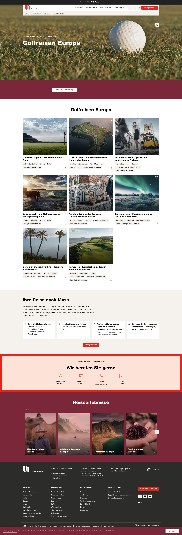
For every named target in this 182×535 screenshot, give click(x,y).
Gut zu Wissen (105, 7)
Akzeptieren (172, 531)
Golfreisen (47, 13)
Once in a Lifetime (58, 495)
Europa (25, 501)
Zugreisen (54, 501)
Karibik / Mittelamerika (31, 492)
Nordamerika (27, 495)
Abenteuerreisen (57, 510)
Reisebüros (84, 510)
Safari (53, 504)
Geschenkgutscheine (87, 501)
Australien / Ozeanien (30, 510)
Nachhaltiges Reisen (58, 492)
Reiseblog (83, 498)
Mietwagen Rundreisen (59, 516)
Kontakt (82, 507)
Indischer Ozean (29, 516)
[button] (134, 8)
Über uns (83, 492)
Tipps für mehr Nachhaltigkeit (119, 495)
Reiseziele (79, 7)
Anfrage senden (91, 344)
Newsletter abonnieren (148, 489)
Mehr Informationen (10, 532)
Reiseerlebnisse (91, 7)
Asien (25, 504)
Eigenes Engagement (116, 498)
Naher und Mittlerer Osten (32, 513)
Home (26, 13)
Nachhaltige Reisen (115, 492)
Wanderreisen (56, 507)
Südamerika (27, 507)
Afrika (25, 498)
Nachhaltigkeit (119, 7)
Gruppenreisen (56, 498)
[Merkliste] (130, 8)
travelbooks (84, 495)
